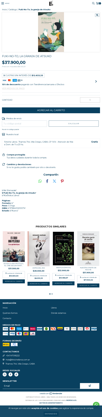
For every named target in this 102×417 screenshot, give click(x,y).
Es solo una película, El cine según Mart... (14, 265)
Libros (54, 308)
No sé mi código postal (10, 129)
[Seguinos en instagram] (5, 374)
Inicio (4, 9)
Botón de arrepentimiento (51, 403)
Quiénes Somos (10, 313)
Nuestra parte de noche (88, 269)
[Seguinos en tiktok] (16, 374)
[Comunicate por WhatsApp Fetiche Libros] (96, 405)
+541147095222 (13, 355)
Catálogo (13, 9)
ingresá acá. (71, 400)
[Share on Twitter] (54, 181)
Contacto (7, 318)
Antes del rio (38, 268)
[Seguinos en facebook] (10, 374)
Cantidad (7, 100)
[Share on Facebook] (47, 181)
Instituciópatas (63, 267)
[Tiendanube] (51, 394)
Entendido (51, 414)
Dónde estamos (58, 313)
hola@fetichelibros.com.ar (18, 360)
